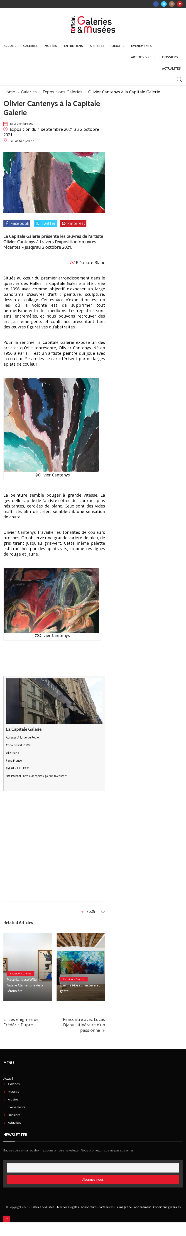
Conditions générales (167, 1207)
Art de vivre (141, 57)
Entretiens (73, 46)
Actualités (171, 68)
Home (9, 92)
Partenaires (106, 1207)
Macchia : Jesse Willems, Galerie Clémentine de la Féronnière (25, 985)
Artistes (97, 46)
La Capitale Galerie (22, 141)
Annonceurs (88, 1207)
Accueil (10, 46)
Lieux (115, 46)
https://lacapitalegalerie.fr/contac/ (45, 776)
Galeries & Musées (42, 1207)
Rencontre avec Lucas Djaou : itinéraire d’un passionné (84, 1025)
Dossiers (170, 57)
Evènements (141, 46)
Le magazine (124, 1207)
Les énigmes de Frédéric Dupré (21, 1022)
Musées (50, 46)
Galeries (30, 46)
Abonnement (142, 1207)
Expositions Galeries (62, 92)
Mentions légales (68, 1207)
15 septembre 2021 (22, 124)
